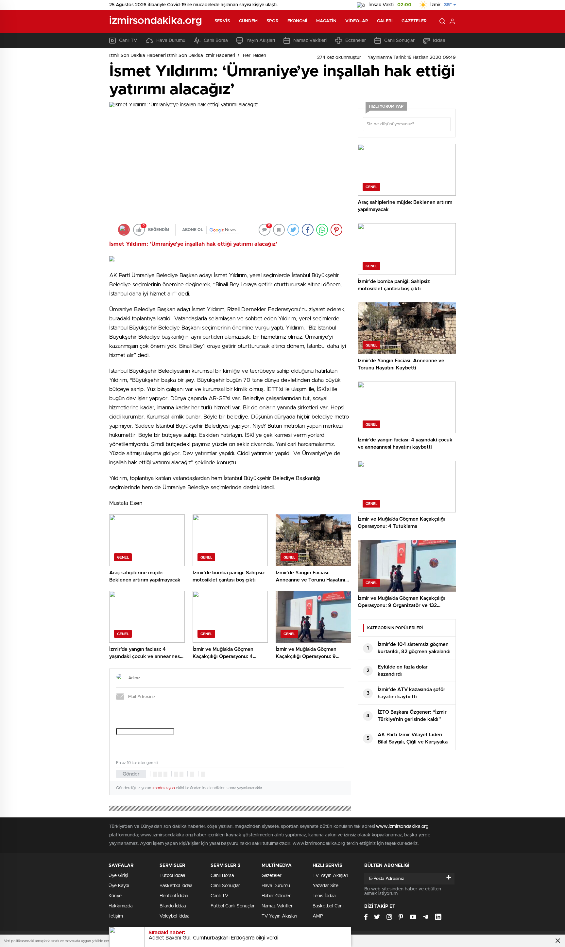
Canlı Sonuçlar (399, 40)
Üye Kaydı (119, 886)
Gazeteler (414, 21)
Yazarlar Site (325, 886)
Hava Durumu (170, 40)
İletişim (116, 916)
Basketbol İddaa (176, 886)
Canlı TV (128, 40)
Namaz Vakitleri (310, 40)
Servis (222, 21)
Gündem (248, 21)
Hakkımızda (120, 906)
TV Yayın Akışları (279, 916)
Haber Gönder (276, 896)
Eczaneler (355, 40)
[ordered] (176, 774)
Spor (272, 21)
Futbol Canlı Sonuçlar (233, 906)
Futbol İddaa (172, 875)
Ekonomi (297, 21)
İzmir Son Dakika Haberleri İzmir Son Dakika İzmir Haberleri (172, 55)
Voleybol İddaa (174, 916)
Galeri (385, 21)
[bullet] (181, 774)
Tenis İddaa (324, 896)
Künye (115, 896)
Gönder (131, 774)
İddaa (439, 40)
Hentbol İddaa (174, 896)
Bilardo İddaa (173, 906)
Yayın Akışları (260, 40)
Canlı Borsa (216, 40)
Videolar (356, 21)
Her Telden (254, 55)
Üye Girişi (118, 875)
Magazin (326, 21)
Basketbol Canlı (329, 906)
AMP (318, 916)
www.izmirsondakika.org (402, 826)
